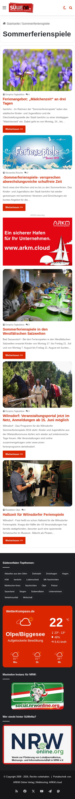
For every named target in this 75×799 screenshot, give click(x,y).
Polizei (54, 585)
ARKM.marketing (37, 215)
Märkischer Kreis (12, 585)
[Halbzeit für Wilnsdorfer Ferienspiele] (37, 483)
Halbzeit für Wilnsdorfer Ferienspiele (33, 514)
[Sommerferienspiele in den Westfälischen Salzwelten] (37, 295)
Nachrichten (31, 585)
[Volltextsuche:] (70, 9)
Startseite (13, 23)
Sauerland (9, 591)
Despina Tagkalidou (14, 94)
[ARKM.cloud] (37, 241)
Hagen (65, 573)
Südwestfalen (37, 591)
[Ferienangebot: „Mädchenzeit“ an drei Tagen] (37, 70)
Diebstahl (36, 573)
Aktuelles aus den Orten (16, 573)
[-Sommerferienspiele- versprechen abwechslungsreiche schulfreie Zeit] (37, 152)
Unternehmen (55, 591)
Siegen (22, 591)
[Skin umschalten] (64, 9)
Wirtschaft (27, 597)
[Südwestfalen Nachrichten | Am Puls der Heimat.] (21, 7)
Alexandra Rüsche (14, 173)
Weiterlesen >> (14, 129)
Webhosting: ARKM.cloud (49, 782)
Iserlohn (17, 579)
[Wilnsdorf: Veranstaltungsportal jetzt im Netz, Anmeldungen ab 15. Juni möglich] (37, 384)
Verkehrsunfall (11, 597)
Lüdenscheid (32, 579)
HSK (7, 579)
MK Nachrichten (51, 579)
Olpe (44, 585)
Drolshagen (51, 573)
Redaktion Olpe (12, 510)
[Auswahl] (4, 9)
